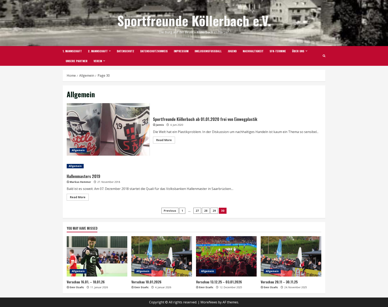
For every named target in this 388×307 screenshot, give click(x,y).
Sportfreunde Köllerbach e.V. (194, 20)
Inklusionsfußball (208, 51)
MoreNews (208, 302)
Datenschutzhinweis (154, 51)
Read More (165, 141)
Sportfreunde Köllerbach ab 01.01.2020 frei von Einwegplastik (108, 129)
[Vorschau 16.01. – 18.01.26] (97, 256)
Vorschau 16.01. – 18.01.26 (86, 281)
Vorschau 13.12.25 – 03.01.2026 (219, 281)
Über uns (298, 51)
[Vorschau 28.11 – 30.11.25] (291, 256)
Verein (98, 61)
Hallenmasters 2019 (83, 176)
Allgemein (78, 150)
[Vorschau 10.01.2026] (161, 256)
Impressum (181, 51)
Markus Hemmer (80, 182)
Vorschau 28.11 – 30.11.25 (279, 281)
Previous (170, 211)
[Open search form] (324, 56)
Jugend (232, 51)
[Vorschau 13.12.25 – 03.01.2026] (226, 256)
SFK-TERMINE (278, 51)
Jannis (160, 125)
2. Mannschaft (98, 51)
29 (214, 211)
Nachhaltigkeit (253, 51)
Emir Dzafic (77, 287)
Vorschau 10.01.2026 (146, 281)
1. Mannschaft (72, 51)
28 (205, 211)
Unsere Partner (77, 61)
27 (197, 211)
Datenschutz (125, 51)
